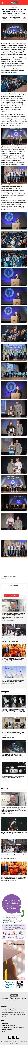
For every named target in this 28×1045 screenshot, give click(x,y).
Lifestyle (4, 683)
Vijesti (11, 998)
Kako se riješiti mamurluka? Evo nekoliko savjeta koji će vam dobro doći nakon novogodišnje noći (13, 660)
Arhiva (3, 1031)
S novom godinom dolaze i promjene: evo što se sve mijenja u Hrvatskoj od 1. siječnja (13, 638)
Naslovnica (5, 998)
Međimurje (14, 7)
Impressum (5, 1023)
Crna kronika (5, 759)
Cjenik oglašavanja (6, 1029)
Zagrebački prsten (22, 999)
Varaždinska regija (6, 999)
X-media (16, 1043)
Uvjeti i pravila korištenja (8, 1025)
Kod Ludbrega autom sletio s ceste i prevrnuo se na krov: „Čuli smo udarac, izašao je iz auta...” (12, 756)
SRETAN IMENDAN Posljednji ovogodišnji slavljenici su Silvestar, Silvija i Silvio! (13, 681)
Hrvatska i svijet (6, 641)
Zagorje (4, 620)
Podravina (23, 998)
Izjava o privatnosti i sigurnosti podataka (13, 1027)
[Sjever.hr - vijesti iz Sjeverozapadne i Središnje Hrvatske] (14, 3)
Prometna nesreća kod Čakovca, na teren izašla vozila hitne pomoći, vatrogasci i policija (13, 777)
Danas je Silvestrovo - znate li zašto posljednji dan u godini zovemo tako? (14, 833)
